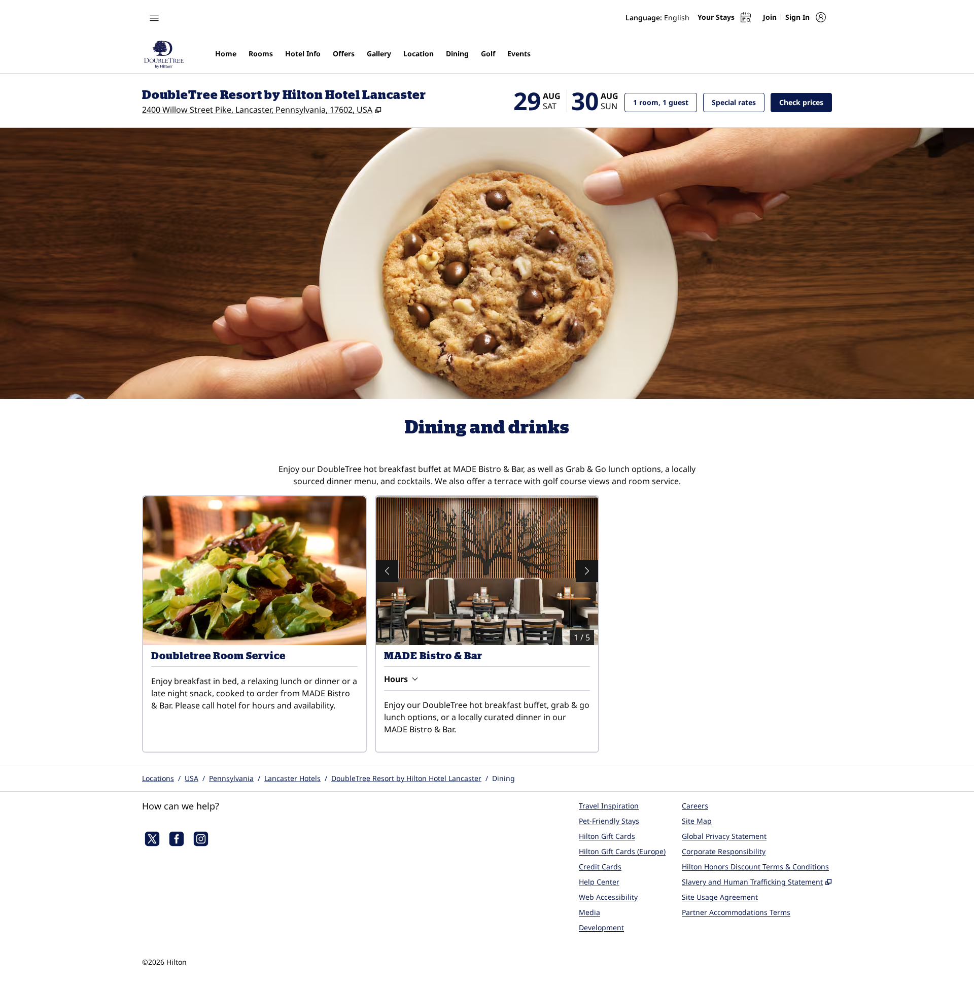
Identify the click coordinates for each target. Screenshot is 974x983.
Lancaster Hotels (292, 778)
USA (191, 778)
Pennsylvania (231, 778)
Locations (158, 778)
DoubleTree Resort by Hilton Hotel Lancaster (406, 778)
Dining (503, 778)
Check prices (805, 102)
